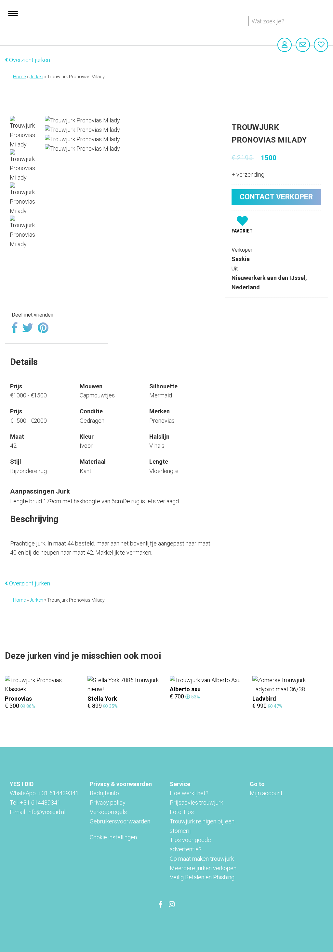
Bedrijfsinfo (104, 793)
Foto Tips (182, 811)
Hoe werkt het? (189, 793)
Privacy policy (108, 802)
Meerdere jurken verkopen (203, 868)
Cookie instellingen (113, 837)
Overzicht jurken (29, 59)
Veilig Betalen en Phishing (202, 877)
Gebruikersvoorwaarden (120, 821)
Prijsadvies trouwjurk (196, 802)
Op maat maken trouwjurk (202, 858)
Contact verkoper (276, 197)
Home (19, 76)
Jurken (36, 76)
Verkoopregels (108, 811)
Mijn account (266, 793)
